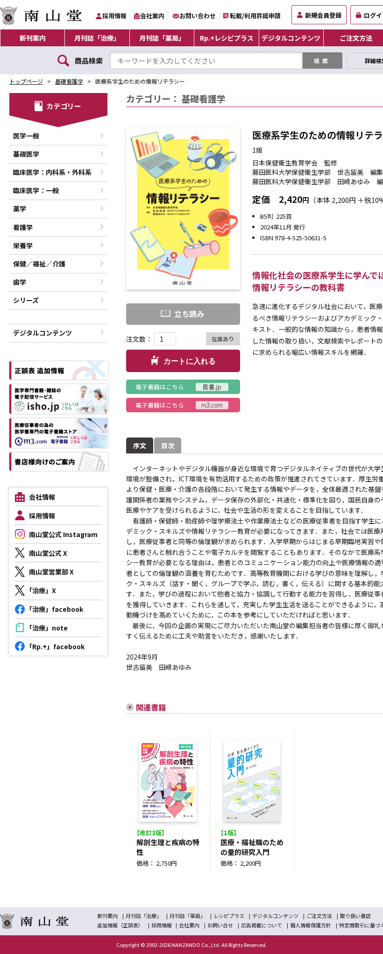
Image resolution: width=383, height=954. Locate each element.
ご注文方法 (319, 915)
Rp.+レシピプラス (227, 38)
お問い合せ (220, 925)
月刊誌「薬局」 (162, 38)
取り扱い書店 (355, 915)
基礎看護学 (69, 81)
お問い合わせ (197, 15)
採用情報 (114, 15)
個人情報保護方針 (310, 925)
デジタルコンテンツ (291, 38)
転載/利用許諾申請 (255, 15)
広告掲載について (261, 925)
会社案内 (152, 15)
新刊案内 (33, 38)
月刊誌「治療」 (97, 38)
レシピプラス (228, 915)
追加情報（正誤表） (120, 925)
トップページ (26, 81)
